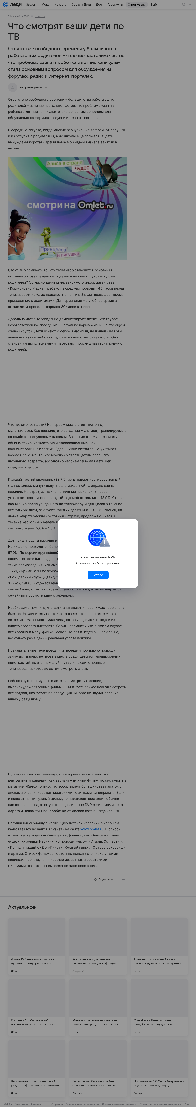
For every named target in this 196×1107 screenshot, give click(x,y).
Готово (98, 575)
